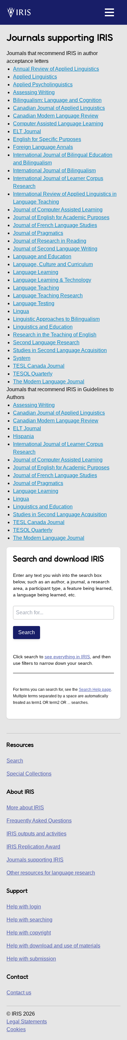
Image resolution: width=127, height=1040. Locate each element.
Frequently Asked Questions (39, 820)
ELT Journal (27, 131)
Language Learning (35, 272)
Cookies (16, 1029)
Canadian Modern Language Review (55, 116)
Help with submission (31, 959)
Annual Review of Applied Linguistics (56, 69)
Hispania (23, 436)
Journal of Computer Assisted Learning (58, 209)
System (21, 358)
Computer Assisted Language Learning (58, 123)
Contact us (19, 992)
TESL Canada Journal (38, 366)
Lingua (21, 311)
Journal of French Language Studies (55, 225)
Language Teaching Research (48, 295)
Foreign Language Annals (43, 147)
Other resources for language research (51, 873)
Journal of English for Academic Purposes (61, 217)
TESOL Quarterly (32, 374)
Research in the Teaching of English (54, 334)
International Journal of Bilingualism (54, 170)
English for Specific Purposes (47, 139)
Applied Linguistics (35, 76)
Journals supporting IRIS (35, 859)
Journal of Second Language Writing (55, 248)
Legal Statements (27, 1021)
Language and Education (42, 256)
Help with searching (29, 919)
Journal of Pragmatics (38, 233)
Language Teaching (36, 288)
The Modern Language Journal (48, 381)
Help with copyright (29, 932)
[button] (109, 12)
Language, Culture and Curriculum (53, 264)
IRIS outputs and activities (36, 833)
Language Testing (33, 303)
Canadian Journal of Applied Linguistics (59, 108)
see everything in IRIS (67, 656)
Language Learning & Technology (52, 280)
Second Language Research (46, 342)
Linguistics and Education (43, 327)
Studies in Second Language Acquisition (60, 350)
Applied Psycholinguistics (43, 84)
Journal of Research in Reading (49, 241)
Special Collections (29, 773)
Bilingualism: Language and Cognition (57, 100)
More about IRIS (25, 807)
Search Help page (95, 689)
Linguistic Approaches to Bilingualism (56, 319)
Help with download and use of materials (53, 945)
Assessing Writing (34, 92)
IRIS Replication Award (33, 846)
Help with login (24, 906)
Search (26, 632)
